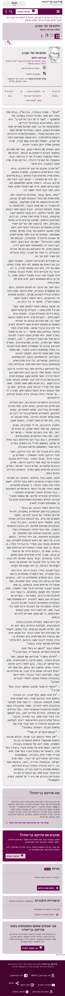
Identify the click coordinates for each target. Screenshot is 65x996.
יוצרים (47, 17)
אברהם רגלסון (34, 17)
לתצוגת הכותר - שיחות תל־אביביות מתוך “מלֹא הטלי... (32, 96)
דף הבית (57, 17)
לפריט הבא (9, 93)
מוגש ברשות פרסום (30, 68)
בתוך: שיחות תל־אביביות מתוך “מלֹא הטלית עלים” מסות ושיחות (26, 62)
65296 (14, 2)
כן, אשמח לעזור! (32, 948)
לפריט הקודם (56, 93)
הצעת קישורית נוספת (46, 914)
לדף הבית (60, 954)
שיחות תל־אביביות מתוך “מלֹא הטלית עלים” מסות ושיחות (34, 19)
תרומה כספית (26, 11)
